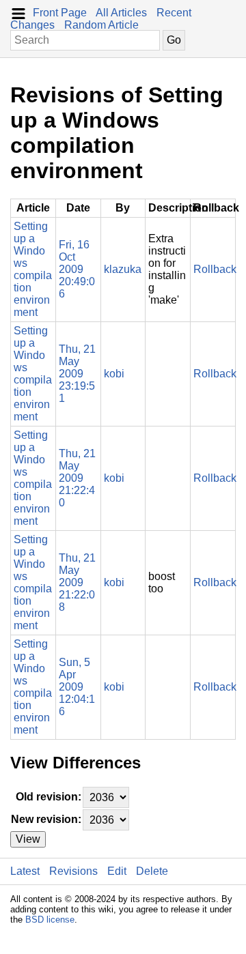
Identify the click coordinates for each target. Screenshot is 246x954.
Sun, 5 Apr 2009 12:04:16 (77, 686)
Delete (152, 871)
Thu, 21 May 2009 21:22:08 (77, 582)
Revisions (73, 871)
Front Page (60, 12)
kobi (114, 373)
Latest (25, 871)
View (28, 839)
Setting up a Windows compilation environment (33, 269)
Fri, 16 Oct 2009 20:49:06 (77, 269)
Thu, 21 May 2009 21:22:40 (77, 478)
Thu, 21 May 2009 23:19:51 (77, 373)
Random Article (101, 25)
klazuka (122, 269)
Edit (116, 871)
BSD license (49, 919)
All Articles (121, 12)
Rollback (214, 269)
